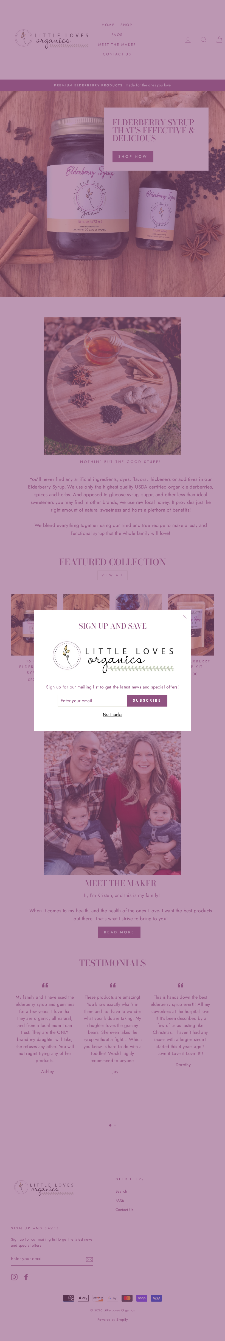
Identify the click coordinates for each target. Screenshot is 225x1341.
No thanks (112, 714)
